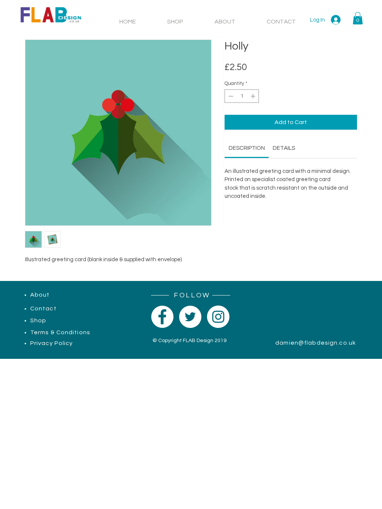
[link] (247, 148)
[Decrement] (230, 96)
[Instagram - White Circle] (218, 317)
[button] (358, 18)
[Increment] (253, 96)
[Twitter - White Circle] (190, 317)
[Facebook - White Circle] (162, 317)
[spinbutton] (242, 96)
